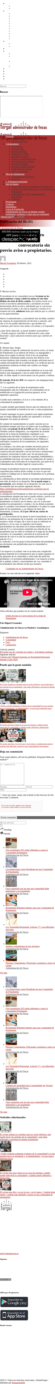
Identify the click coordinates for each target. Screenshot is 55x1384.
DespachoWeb (17, 16)
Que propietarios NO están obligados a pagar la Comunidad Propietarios (27, 851)
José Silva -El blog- (20, 23)
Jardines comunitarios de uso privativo (23, 946)
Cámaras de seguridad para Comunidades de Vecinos (29, 1085)
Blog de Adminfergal (15, 41)
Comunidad (11, 640)
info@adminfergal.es (9, 1253)
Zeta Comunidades (19, 38)
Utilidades (15, 66)
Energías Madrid (18, 18)
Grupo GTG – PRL (20, 21)
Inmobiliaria (11, 74)
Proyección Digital (19, 31)
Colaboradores (12, 11)
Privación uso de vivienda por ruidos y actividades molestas (26, 652)
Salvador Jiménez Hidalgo (23, 33)
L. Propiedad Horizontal (16, 48)
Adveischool (17, 13)
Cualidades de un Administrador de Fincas (24, 568)
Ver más (3, 973)
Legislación (11, 645)
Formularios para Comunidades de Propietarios (32, 53)
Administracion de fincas (17, 637)
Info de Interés (12, 51)
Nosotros (10, 3)
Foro (8, 642)
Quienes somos (18, 6)
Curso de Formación (15, 76)
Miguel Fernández (8, 263)
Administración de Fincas (22, 43)
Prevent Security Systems (22, 28)
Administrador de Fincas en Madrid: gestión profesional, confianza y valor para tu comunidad (27, 80)
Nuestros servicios (19, 8)
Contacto (10, 71)
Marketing (15, 46)
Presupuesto (11, 68)
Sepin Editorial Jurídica (21, 36)
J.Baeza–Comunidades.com (23, 26)
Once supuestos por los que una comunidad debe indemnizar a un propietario (27, 889)
